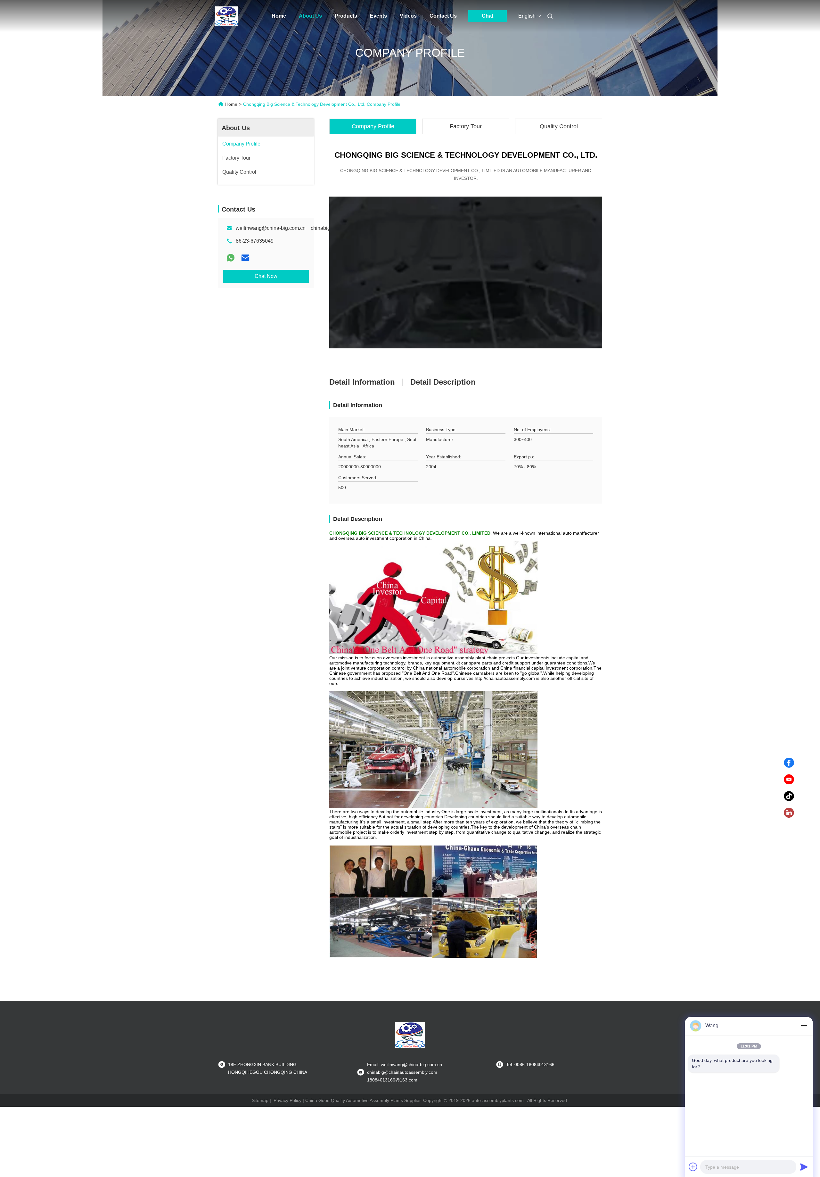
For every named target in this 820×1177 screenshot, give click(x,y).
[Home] (227, 16)
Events (378, 16)
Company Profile (373, 126)
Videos (408, 16)
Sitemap (260, 1100)
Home (279, 16)
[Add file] (693, 1167)
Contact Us (443, 16)
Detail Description (443, 382)
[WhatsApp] (231, 258)
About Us (310, 16)
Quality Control (559, 126)
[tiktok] (789, 796)
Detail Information (362, 382)
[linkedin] (789, 813)
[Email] (245, 258)
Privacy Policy (287, 1100)
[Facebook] (789, 763)
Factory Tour (466, 126)
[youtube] (789, 779)
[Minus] (804, 1026)
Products (346, 16)
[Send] (804, 1167)
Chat (487, 16)
